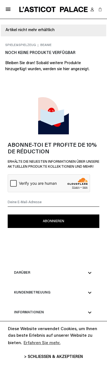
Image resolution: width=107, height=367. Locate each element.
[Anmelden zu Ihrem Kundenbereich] (92, 9)
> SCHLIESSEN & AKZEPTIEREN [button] (53, 357)
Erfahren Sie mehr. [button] (42, 343)
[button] (100, 9)
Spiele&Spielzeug (21, 45)
